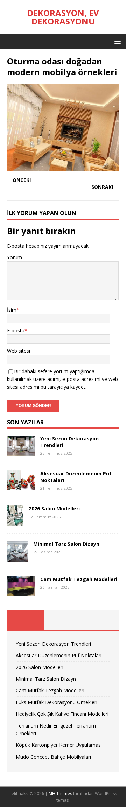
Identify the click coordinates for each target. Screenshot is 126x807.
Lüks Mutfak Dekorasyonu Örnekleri (56, 702)
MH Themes (60, 794)
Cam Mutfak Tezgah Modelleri (78, 579)
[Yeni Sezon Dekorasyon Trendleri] (21, 451)
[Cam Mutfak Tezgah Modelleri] (21, 591)
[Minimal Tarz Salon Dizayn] (17, 557)
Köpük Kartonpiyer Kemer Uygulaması (59, 745)
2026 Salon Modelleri (54, 508)
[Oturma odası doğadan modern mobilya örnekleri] (63, 166)
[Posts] (25, 620)
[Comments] (100, 620)
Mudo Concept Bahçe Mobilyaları (53, 756)
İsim (11, 309)
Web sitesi (18, 350)
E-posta (15, 330)
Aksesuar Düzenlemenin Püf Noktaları (76, 476)
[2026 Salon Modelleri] (15, 522)
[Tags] (63, 620)
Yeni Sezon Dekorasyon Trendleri (69, 441)
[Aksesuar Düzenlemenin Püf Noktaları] (21, 485)
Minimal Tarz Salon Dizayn (66, 543)
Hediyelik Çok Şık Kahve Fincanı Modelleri (62, 713)
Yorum (14, 257)
